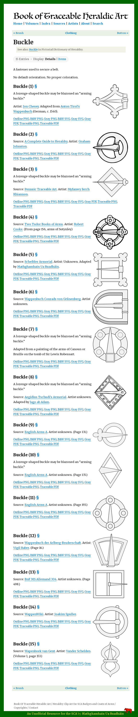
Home (17, 23)
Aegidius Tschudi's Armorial (45, 397)
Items (62, 59)
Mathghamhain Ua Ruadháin (38, 266)
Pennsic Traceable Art (41, 189)
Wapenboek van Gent (40, 651)
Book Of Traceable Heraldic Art (32, 704)
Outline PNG (21, 118)
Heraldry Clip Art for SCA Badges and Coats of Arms (83, 704)
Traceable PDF (49, 123)
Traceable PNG (29, 123)
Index (46, 23)
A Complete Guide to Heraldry (46, 141)
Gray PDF (90, 201)
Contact (33, 707)
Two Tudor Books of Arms (44, 224)
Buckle (33, 49)
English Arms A (36, 432)
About (85, 23)
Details (50, 59)
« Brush (18, 33)
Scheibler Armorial (38, 261)
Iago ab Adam (39, 402)
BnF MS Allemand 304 (40, 579)
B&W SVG (64, 118)
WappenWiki (34, 614)
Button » (122, 33)
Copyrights (20, 707)
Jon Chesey (31, 106)
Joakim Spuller (65, 614)
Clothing (71, 33)
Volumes (32, 23)
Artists (73, 23)
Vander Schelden (78, 651)
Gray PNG (50, 118)
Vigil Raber (21, 548)
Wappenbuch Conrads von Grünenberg (53, 299)
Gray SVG (77, 118)
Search (98, 23)
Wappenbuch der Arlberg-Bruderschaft (53, 543)
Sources (59, 23)
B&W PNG (36, 118)
